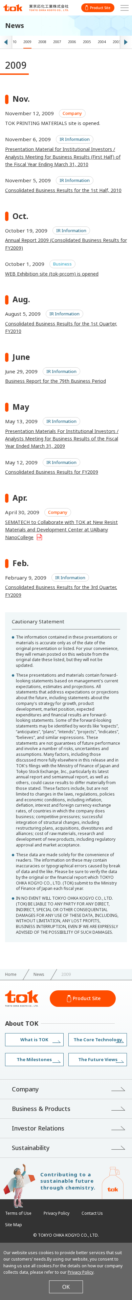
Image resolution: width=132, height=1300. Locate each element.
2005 (87, 41)
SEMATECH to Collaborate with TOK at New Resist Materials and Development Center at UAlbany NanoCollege (61, 530)
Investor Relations (38, 1128)
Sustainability (31, 1148)
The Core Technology (97, 1039)
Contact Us (92, 1213)
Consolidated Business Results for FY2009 (51, 472)
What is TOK (34, 1039)
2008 (42, 41)
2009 (27, 41)
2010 (12, 41)
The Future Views (97, 1059)
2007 (57, 41)
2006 (72, 41)
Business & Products (41, 1109)
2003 (117, 41)
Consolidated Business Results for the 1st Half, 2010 (63, 190)
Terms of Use (18, 1213)
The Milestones (34, 1059)
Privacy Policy (56, 1213)
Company (25, 1089)
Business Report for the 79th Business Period (55, 381)
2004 (102, 41)
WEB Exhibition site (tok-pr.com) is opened (51, 274)
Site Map (13, 1225)
